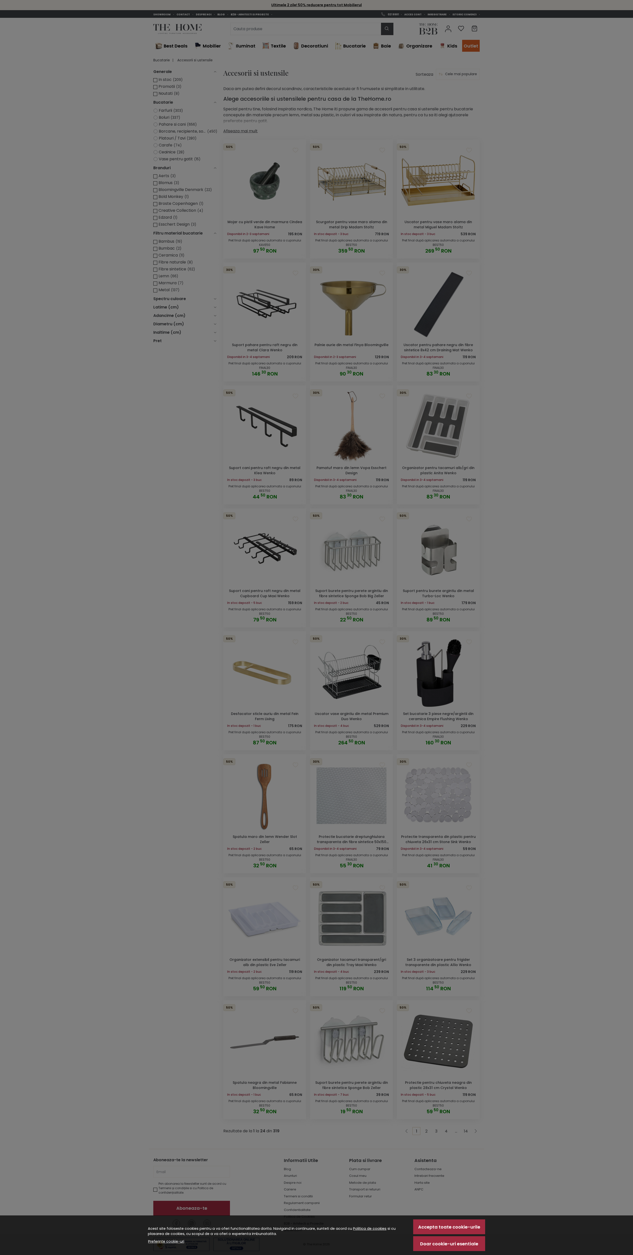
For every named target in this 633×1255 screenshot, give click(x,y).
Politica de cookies (369, 1228)
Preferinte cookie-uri (166, 1241)
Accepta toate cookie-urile (449, 1227)
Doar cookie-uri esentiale (449, 1244)
